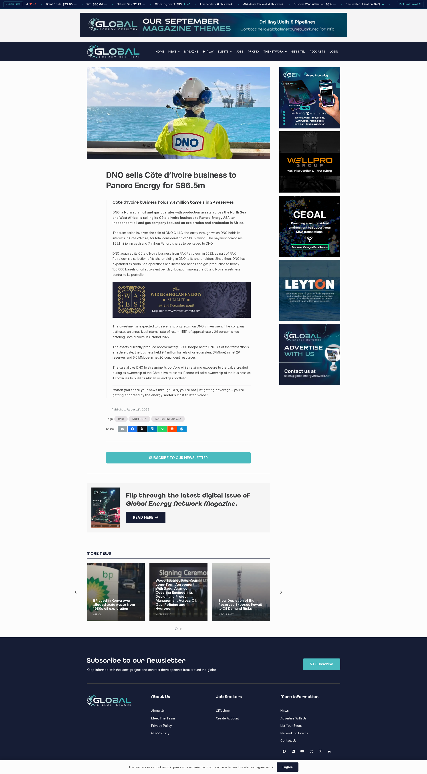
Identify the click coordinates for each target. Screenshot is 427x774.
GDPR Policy (160, 733)
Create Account (227, 718)
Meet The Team (163, 718)
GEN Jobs (223, 711)
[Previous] (75, 592)
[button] (178, 51)
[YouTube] (302, 751)
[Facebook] (284, 751)
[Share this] (132, 429)
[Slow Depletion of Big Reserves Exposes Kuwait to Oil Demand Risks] (241, 592)
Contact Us (288, 740)
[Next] (280, 592)
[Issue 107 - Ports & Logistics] (105, 508)
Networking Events (294, 733)
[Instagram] (311, 751)
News (284, 711)
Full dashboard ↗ (410, 4)
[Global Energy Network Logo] (113, 51)
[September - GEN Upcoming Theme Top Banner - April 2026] (213, 36)
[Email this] (122, 429)
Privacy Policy (161, 725)
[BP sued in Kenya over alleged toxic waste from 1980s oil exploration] (116, 592)
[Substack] (329, 751)
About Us (158, 711)
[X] (320, 751)
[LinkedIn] (293, 751)
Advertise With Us (293, 718)
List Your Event (291, 725)
